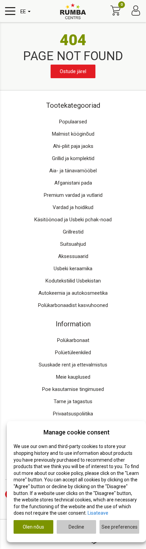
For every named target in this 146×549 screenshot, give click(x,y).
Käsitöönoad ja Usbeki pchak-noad (73, 220)
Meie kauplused (73, 377)
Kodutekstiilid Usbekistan (73, 281)
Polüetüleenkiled (73, 352)
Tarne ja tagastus (73, 401)
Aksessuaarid (73, 256)
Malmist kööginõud (73, 134)
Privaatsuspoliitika (73, 414)
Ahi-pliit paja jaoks (73, 146)
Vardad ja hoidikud (73, 207)
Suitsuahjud (73, 244)
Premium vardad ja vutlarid (73, 195)
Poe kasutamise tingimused (73, 389)
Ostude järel (73, 71)
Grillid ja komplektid (73, 158)
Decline (76, 527)
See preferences (120, 527)
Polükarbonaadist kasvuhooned (73, 305)
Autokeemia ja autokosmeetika (73, 293)
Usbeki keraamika (73, 268)
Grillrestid (73, 232)
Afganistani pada (73, 183)
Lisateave (98, 513)
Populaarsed (73, 122)
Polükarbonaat (73, 340)
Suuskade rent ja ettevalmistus (73, 365)
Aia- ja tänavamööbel (73, 171)
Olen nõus (33, 527)
